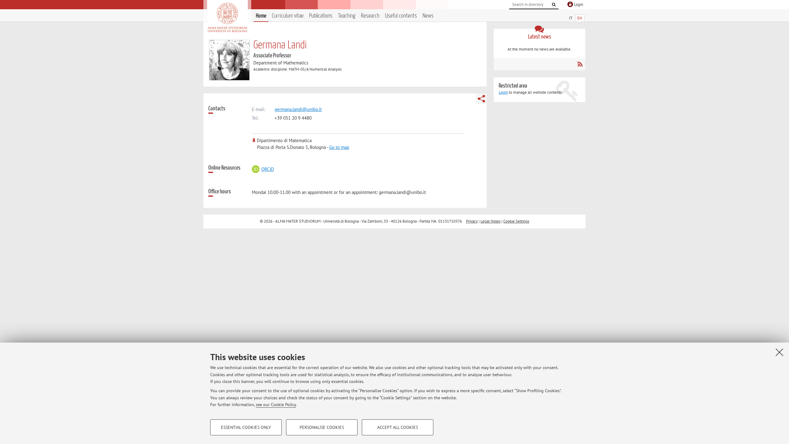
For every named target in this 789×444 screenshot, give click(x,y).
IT (570, 18)
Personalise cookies (322, 427)
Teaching (346, 16)
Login (503, 92)
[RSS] (580, 64)
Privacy (472, 221)
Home (261, 16)
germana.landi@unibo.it (298, 109)
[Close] (779, 352)
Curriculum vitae (288, 16)
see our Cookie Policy (276, 404)
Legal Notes (490, 221)
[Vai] (553, 4)
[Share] (481, 99)
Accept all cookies (397, 427)
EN (579, 18)
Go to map (339, 147)
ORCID (267, 169)
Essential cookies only (246, 427)
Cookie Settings (516, 221)
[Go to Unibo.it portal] (227, 17)
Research (370, 16)
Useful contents (401, 16)
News (428, 16)
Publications (321, 16)
